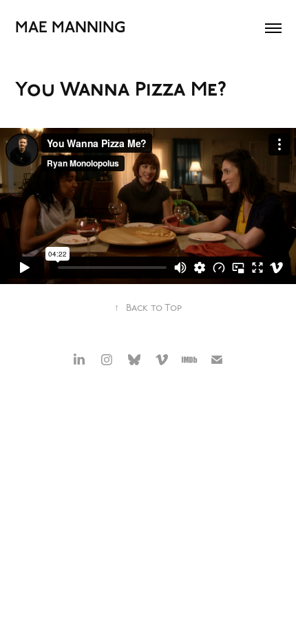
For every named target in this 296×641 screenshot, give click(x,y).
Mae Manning (70, 28)
